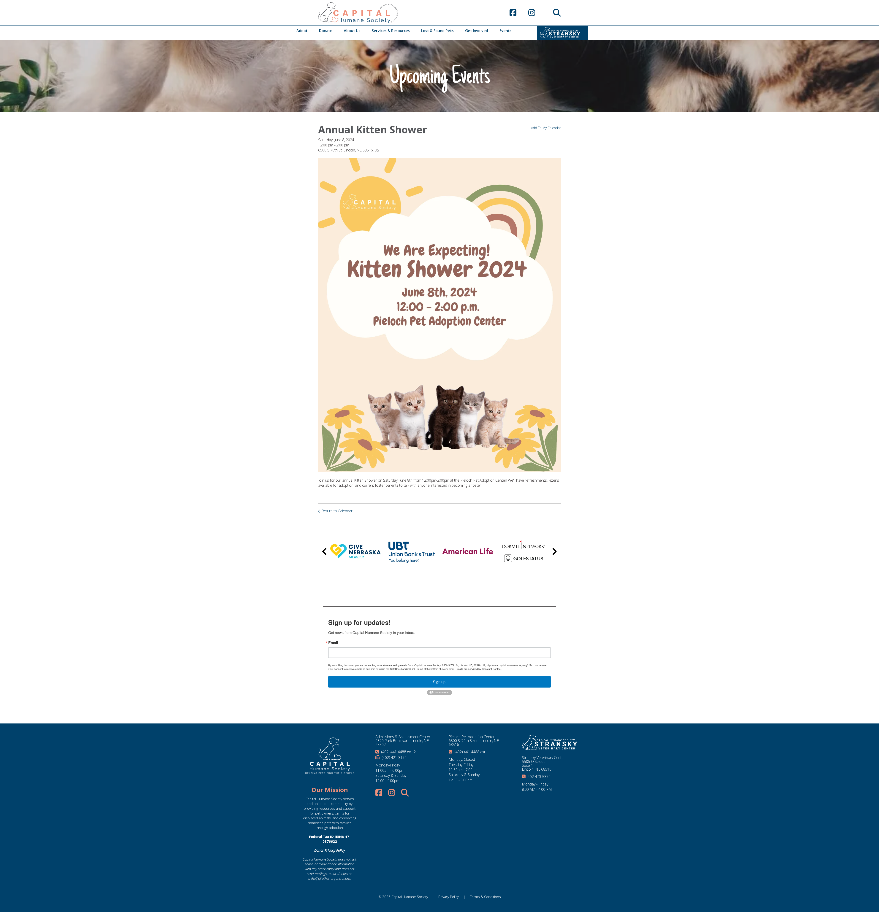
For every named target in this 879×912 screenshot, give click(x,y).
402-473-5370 (539, 776)
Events (505, 30)
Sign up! (439, 681)
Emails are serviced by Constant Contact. (479, 669)
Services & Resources (391, 30)
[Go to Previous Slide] (325, 551)
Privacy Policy (448, 896)
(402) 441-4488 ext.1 (471, 751)
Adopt (302, 30)
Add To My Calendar (546, 128)
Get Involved (476, 30)
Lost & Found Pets (437, 30)
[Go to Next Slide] (554, 551)
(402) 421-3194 (394, 757)
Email (333, 643)
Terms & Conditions (485, 896)
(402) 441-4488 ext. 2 (398, 751)
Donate (325, 30)
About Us (352, 30)
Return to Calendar (337, 510)
